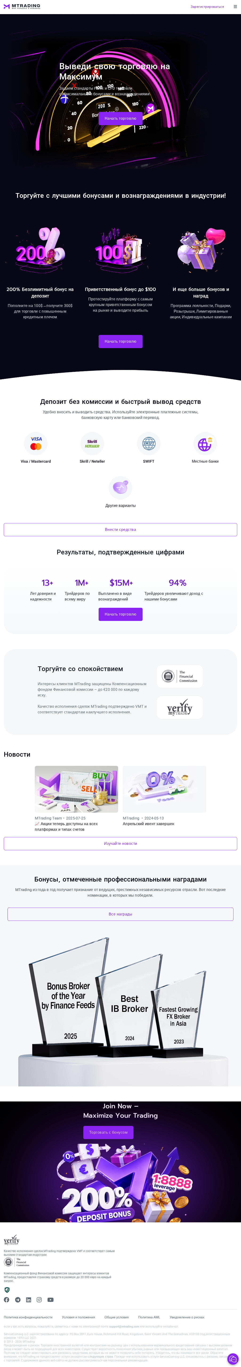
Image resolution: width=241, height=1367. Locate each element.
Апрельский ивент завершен (148, 824)
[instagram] (39, 1300)
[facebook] (6, 1300)
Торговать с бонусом (108, 1132)
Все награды (121, 914)
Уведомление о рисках (187, 1317)
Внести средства (120, 529)
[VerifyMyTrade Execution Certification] (12, 1240)
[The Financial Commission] (17, 1262)
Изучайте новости (120, 843)
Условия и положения (78, 1317)
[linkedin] (28, 1300)
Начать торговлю (121, 118)
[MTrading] (22, 6)
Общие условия (116, 1317)
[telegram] (17, 1300)
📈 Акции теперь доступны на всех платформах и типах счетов (66, 827)
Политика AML (149, 1317)
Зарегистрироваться (207, 6)
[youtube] (50, 1300)
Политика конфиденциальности (28, 1317)
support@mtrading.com (124, 1326)
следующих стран (100, 1356)
